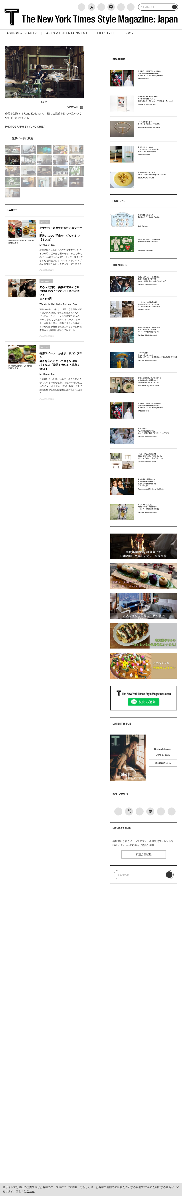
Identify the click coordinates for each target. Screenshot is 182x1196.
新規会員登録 (144, 854)
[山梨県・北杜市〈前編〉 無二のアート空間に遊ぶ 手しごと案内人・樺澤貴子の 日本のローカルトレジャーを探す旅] (44, 138)
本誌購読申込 (163, 763)
